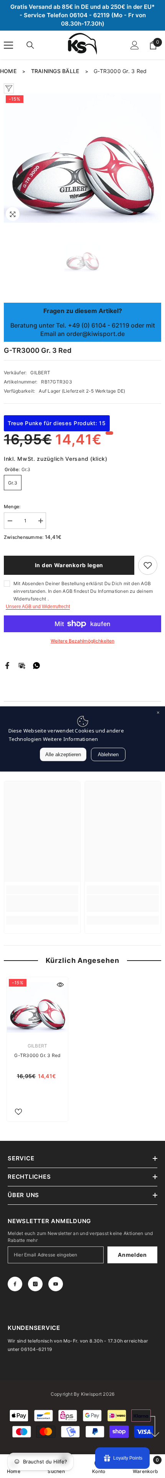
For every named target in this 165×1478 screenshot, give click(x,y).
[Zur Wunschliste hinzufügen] (147, 565)
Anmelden (132, 1254)
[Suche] (30, 45)
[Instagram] (35, 1284)
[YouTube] (55, 1284)
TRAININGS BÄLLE (55, 71)
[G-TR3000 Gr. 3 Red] (37, 1007)
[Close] (158, 713)
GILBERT (40, 372)
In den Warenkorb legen (69, 565)
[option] (82, 158)
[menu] (8, 45)
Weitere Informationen (70, 739)
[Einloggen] (134, 45)
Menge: (12, 506)
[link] (42, 903)
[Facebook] (7, 665)
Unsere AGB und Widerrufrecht (38, 606)
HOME (8, 71)
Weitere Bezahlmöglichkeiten (82, 641)
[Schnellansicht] (60, 984)
